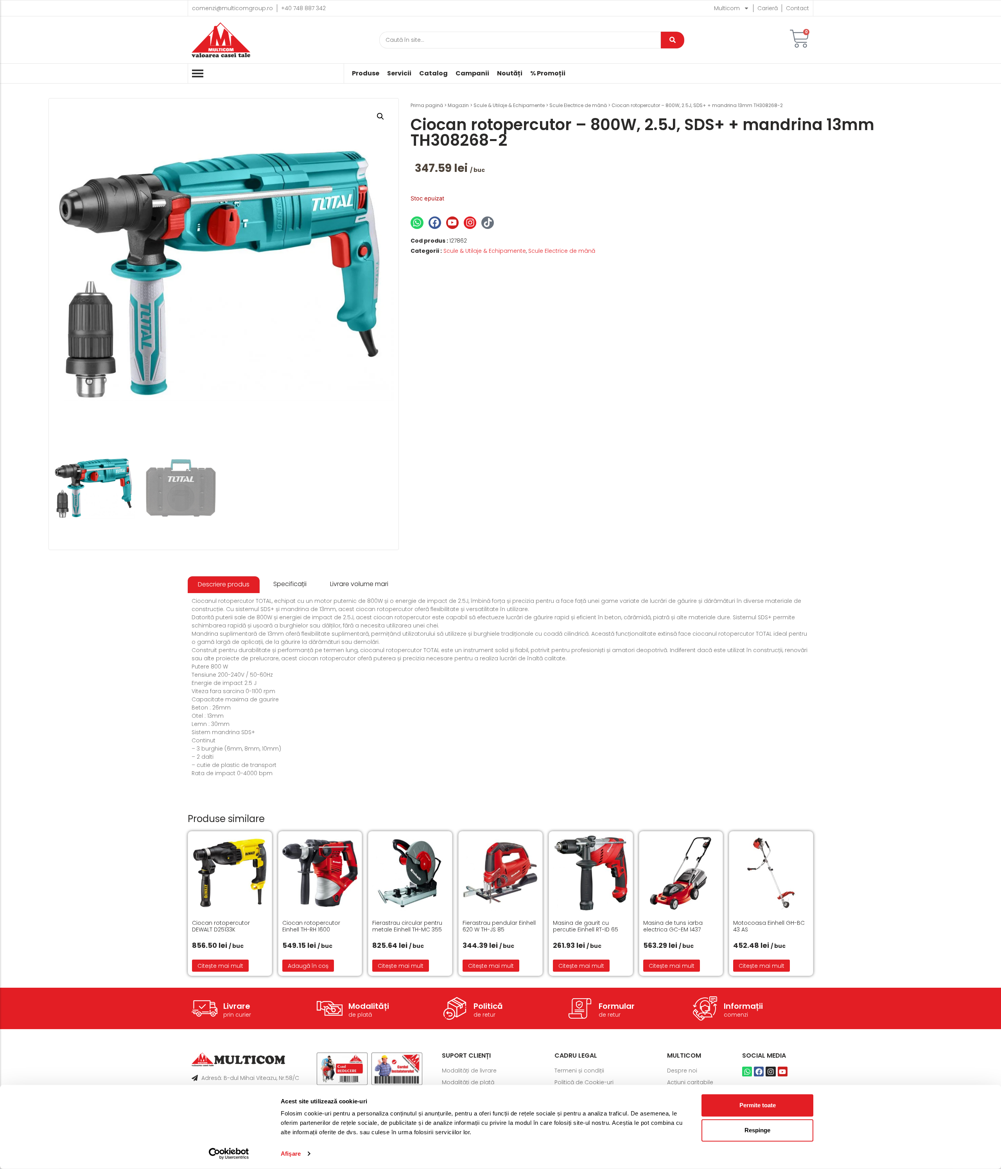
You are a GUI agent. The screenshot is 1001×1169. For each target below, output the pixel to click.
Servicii (399, 73)
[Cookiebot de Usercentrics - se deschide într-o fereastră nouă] (229, 1154)
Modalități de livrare (469, 1070)
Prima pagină (427, 105)
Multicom (727, 8)
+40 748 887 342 (303, 8)
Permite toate (757, 1105)
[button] (380, 116)
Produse (365, 73)
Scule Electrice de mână (578, 105)
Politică (488, 1006)
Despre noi (682, 1070)
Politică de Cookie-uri (584, 1082)
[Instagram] (470, 222)
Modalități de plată (468, 1082)
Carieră (767, 8)
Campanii (472, 73)
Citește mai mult (220, 966)
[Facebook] (435, 222)
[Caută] (672, 40)
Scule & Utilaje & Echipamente (509, 105)
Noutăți (509, 73)
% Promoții (547, 73)
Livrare (236, 1006)
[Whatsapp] (417, 222)
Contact (797, 8)
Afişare (291, 1153)
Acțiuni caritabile (690, 1082)
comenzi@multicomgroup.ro (232, 8)
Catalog (433, 73)
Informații (743, 1006)
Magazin (458, 105)
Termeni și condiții (579, 1070)
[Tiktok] (487, 222)
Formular (617, 1006)
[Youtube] (452, 222)
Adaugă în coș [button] (308, 966)
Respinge (757, 1130)
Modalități (368, 1006)
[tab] (224, 584)
